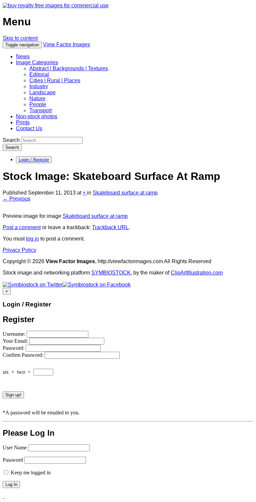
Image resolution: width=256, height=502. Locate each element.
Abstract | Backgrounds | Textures (68, 68)
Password (13, 460)
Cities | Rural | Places (54, 80)
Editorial (39, 74)
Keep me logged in (30, 472)
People (37, 104)
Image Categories (37, 62)
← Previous (16, 199)
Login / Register (34, 159)
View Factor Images (66, 44)
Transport (40, 110)
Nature (37, 98)
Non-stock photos (36, 116)
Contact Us (29, 128)
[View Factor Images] (56, 5)
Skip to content (20, 38)
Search (11, 140)
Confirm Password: (24, 355)
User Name (15, 447)
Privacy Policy (19, 250)
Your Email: (16, 341)
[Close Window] (3, 496)
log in (32, 239)
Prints (23, 122)
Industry (38, 86)
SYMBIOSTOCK (111, 272)
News (23, 56)
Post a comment (22, 227)
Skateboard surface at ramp (125, 193)
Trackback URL (110, 227)
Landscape (42, 92)
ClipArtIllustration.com (197, 272)
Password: (14, 348)
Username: (15, 334)
